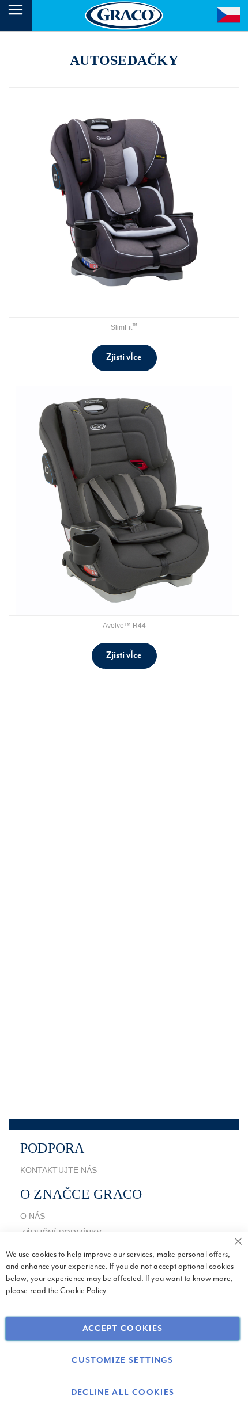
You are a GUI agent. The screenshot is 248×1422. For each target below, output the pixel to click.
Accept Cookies (122, 1328)
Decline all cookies (123, 1392)
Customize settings (122, 1360)
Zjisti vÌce (124, 357)
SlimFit (124, 327)
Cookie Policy (83, 1290)
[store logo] (124, 15)
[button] (229, 13)
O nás (32, 1216)
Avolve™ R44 (124, 626)
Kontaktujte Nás (58, 1170)
